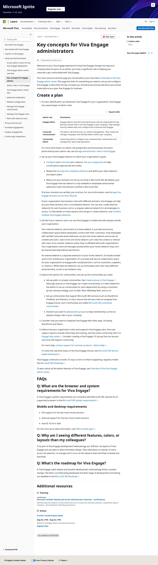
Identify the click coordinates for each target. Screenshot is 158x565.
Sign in (152, 21)
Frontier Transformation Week (50, 516)
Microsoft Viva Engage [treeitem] (14, 45)
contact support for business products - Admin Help (80, 345)
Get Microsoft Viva (146, 28)
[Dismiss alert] (153, 5)
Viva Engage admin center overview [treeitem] (18, 72)
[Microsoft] (4, 21)
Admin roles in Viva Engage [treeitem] (18, 85)
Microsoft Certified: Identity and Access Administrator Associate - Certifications (71, 499)
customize (65, 162)
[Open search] (145, 21)
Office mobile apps (84, 429)
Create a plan (133, 41)
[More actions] (119, 37)
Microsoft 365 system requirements (79, 400)
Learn (39, 36)
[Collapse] (31, 35)
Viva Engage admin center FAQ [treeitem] (18, 91)
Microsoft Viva (51, 36)
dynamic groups (78, 311)
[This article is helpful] (148, 53)
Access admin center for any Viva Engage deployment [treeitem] (18, 64)
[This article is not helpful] (151, 53)
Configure (51, 162)
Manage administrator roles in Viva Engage (95, 151)
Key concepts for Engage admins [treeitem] (17, 79)
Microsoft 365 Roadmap (51, 363)
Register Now (42, 526)
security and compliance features (72, 171)
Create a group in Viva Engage (100, 280)
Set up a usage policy (94, 162)
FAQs (130, 44)
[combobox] (17, 39)
